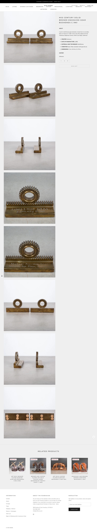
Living (14, 6)
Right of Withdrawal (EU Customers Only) (16, 516)
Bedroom (39, 6)
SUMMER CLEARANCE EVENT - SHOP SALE (48, 1)
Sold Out (74, 66)
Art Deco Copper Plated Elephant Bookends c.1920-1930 (59, 478)
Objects (79, 6)
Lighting (69, 6)
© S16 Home (9, 527)
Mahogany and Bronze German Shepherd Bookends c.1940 (80, 478)
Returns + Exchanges (11, 511)
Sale (7, 6)
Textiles (88, 6)
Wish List (8, 513)
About (7, 501)
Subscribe (74, 509)
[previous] (4, 468)
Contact (8, 498)
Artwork (43, 9)
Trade (7, 506)
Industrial (58, 6)
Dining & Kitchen (26, 6)
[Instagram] (33, 514)
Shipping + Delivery (10, 508)
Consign (53, 9)
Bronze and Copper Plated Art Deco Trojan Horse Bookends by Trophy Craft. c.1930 (38, 479)
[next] (92, 468)
